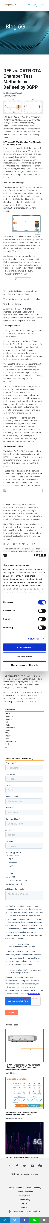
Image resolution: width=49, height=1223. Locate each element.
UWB (7, 714)
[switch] (42, 611)
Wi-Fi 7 (8, 730)
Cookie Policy (24, 1199)
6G (6, 749)
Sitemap (24, 1207)
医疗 (7, 744)
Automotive (10, 741)
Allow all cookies (24, 647)
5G (18, 693)
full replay (7, 701)
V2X (7, 733)
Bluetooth (10, 727)
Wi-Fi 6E (9, 716)
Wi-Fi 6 (8, 719)
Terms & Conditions (24, 1191)
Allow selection (24, 656)
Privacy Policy (24, 1195)
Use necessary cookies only (24, 665)
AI (6, 746)
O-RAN (8, 735)
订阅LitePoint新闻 (23, 1174)
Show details (34, 639)
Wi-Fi (7, 725)
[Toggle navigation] (43, 6)
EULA (24, 1203)
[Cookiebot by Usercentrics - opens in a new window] (34, 555)
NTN (7, 738)
